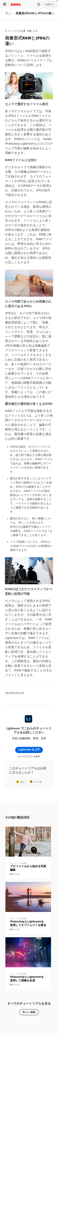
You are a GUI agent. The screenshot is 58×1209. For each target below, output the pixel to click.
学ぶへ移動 (29, 1012)
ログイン (49, 4)
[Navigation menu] (4, 4)
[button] (38, 4)
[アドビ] (15, 4)
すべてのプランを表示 (29, 756)
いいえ (38, 781)
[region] (28, 852)
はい (23, 781)
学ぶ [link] (8, 13)
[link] (8, 14)
